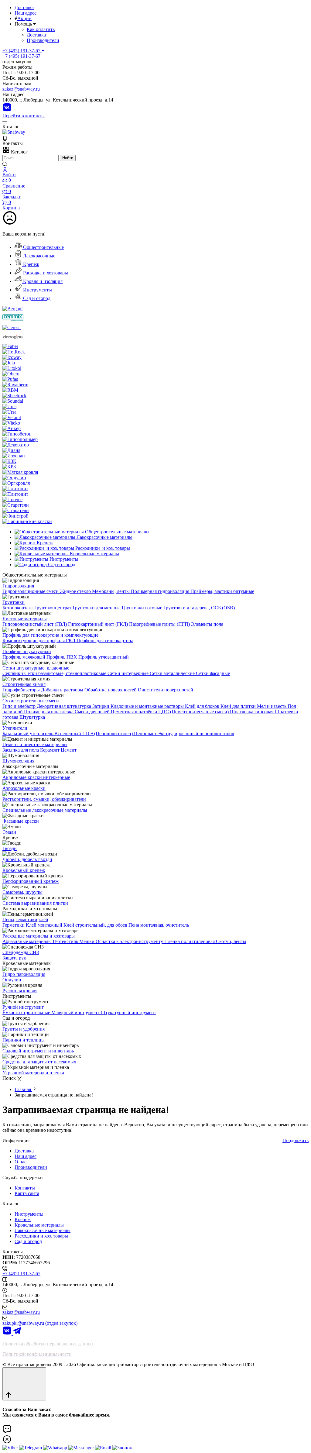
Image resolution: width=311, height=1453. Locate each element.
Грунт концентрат (53, 607)
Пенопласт (146, 733)
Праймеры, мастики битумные (222, 591)
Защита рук (14, 957)
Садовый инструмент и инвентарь (38, 1050)
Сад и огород (36, 298)
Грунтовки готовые (142, 607)
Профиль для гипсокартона (105, 640)
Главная (23, 1089)
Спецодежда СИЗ (20, 952)
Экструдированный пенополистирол (196, 733)
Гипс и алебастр (19, 706)
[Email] (103, 1447)
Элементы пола (207, 624)
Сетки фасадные (213, 673)
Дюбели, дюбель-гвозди (27, 859)
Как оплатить (41, 29)
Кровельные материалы (39, 1224)
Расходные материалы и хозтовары (38, 935)
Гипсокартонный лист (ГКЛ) (98, 624)
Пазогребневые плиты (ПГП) (160, 624)
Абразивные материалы (27, 941)
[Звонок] (122, 1447)
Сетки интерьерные (129, 673)
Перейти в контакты (23, 115)
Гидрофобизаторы (21, 689)
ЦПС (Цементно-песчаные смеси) (194, 711)
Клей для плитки (238, 706)
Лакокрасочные (38, 255)
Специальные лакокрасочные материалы (44, 810)
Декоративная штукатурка (64, 706)
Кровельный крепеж (23, 870)
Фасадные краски (20, 821)
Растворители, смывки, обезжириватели (44, 799)
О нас (20, 1161)
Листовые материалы (24, 618)
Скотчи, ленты (231, 941)
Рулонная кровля (19, 990)
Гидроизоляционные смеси (31, 591)
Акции (24, 18)
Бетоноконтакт (18, 607)
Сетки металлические (173, 673)
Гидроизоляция (18, 585)
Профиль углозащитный (103, 656)
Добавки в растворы (62, 689)
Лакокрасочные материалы (42, 1230)
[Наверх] (24, 1383)
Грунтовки (13, 602)
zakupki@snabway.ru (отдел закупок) (39, 1323)
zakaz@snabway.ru (21, 88)
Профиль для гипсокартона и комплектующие (50, 635)
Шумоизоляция (18, 760)
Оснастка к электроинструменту (130, 941)
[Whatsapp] (55, 1447)
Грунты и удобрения (23, 1028)
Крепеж (30, 264)
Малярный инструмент (76, 1012)
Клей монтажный (44, 925)
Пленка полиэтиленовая (190, 941)
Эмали (9, 832)
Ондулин (11, 979)
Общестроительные (43, 247)
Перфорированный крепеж (30, 881)
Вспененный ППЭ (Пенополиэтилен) (94, 733)
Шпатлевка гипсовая (252, 711)
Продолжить (295, 1140)
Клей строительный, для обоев (95, 925)
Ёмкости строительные (26, 1012)
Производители (43, 40)
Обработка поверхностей (111, 689)
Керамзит (50, 749)
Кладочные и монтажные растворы (148, 706)
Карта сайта (27, 1193)
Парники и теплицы (23, 1039)
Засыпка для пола (21, 749)
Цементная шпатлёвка (134, 711)
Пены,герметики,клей (25, 919)
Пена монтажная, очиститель (158, 925)
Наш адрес (25, 12)
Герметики (14, 925)
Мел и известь (272, 706)
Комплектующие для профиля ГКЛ (39, 640)
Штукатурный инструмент (128, 1012)
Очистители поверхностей (165, 689)
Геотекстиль (66, 941)
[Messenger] (81, 1447)
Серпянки (13, 673)
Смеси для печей (93, 711)
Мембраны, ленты (111, 591)
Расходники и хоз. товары (41, 1235)
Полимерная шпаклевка (49, 711)
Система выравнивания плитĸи (35, 903)
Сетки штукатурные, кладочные (35, 667)
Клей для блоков (202, 706)
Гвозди (9, 848)
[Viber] (10, 1447)
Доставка (24, 7)
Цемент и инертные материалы (34, 744)
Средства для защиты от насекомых (39, 1061)
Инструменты (37, 289)
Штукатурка (32, 717)
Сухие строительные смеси (30, 700)
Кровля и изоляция (42, 281)
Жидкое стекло (76, 591)
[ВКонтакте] (7, 110)
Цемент (69, 749)
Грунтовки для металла (97, 607)
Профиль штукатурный (26, 651)
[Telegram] (17, 1333)
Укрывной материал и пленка (33, 1072)
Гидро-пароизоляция (23, 974)
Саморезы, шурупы (22, 892)
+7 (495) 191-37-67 (21, 56)
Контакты (25, 1187)
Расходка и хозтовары (45, 272)
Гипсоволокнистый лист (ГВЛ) (35, 624)
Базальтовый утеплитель (28, 733)
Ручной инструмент (23, 1007)
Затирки (101, 706)
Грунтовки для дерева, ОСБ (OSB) (199, 607)
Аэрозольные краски (24, 788)
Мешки (87, 941)
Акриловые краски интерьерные (36, 777)
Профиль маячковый (24, 656)
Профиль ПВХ (62, 656)
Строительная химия (24, 684)
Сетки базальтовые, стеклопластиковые (66, 673)
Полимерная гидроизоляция (160, 591)
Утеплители (14, 728)
